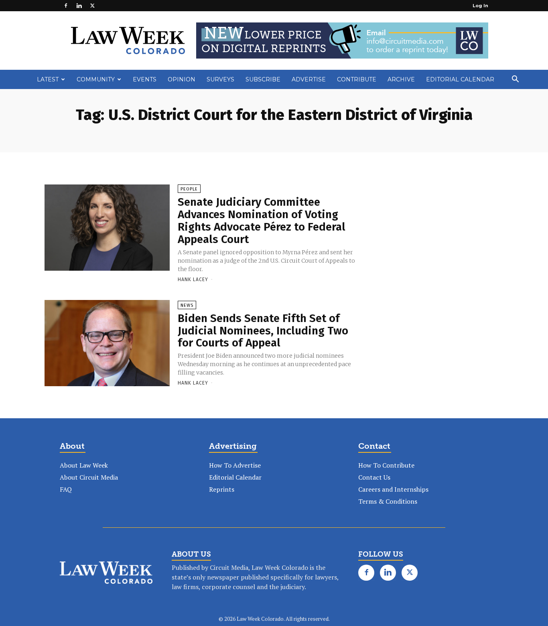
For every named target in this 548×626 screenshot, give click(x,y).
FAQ (66, 489)
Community (96, 79)
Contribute (356, 79)
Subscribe (263, 79)
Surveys (220, 79)
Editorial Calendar (460, 79)
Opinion (181, 79)
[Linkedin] (79, 5)
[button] (515, 79)
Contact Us (374, 477)
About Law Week (84, 465)
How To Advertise (235, 465)
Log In (480, 5)
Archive (401, 79)
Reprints (221, 489)
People (189, 189)
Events (144, 79)
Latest (48, 79)
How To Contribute (386, 465)
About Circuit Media (89, 477)
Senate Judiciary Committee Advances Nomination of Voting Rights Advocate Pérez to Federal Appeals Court (261, 220)
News (187, 305)
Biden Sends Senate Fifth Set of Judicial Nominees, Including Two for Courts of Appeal (263, 331)
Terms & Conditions (387, 501)
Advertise (309, 79)
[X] (92, 5)
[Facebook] (66, 5)
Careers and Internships (393, 489)
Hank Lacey (193, 279)
